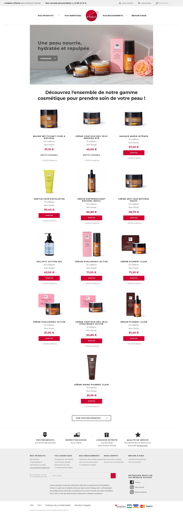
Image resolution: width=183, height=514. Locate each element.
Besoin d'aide (139, 15)
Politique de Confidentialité (101, 488)
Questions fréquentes (137, 459)
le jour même (76, 441)
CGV (32, 505)
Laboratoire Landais (38, 465)
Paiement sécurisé (62, 465)
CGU (39, 505)
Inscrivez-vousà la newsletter (38, 476)
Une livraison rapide (62, 462)
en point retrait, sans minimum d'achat (107, 442)
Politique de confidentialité (58, 505)
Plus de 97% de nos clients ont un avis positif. (137, 442)
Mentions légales (83, 505)
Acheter (133, 153)
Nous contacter (134, 462)
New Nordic (34, 459)
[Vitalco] (91, 20)
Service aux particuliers (88, 462)
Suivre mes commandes (113, 462)
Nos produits (45, 15)
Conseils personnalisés (64, 468)
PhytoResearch (36, 462)
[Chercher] (156, 3)
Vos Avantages (73, 15)
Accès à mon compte (112, 459)
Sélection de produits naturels (91, 459)
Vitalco (137, 482)
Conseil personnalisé (87, 465)
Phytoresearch (141, 492)
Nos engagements (113, 15)
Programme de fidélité (64, 459)
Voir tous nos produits (88, 418)
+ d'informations (49, 160)
